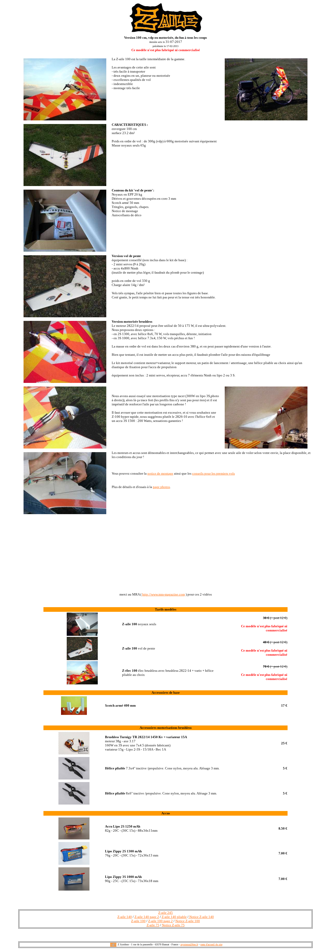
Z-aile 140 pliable (174, 917)
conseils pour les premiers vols (213, 473)
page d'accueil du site (211, 944)
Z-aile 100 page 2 (160, 921)
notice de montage (160, 473)
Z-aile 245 (165, 913)
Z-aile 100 (138, 921)
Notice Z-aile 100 (187, 921)
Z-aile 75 (153, 925)
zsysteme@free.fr (189, 944)
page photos (161, 487)
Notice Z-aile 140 (201, 917)
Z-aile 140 (124, 917)
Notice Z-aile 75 (173, 925)
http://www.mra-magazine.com (163, 594)
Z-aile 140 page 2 (146, 917)
